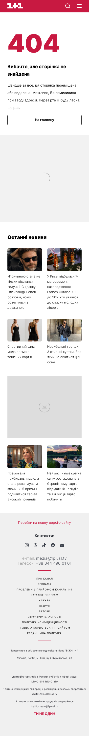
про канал (44, 578)
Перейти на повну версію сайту (44, 522)
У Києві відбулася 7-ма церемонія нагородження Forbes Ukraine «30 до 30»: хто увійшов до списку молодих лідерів (63, 291)
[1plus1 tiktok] (44, 545)
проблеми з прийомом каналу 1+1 (44, 589)
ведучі (44, 605)
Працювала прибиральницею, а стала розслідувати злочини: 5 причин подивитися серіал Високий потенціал (23, 486)
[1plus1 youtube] (62, 545)
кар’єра (44, 600)
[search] (68, 6)
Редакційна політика (44, 633)
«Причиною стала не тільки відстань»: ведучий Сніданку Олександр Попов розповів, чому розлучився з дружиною (23, 291)
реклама (44, 584)
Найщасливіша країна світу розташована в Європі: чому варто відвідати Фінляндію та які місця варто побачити (64, 486)
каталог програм (44, 594)
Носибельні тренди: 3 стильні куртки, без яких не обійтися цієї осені (64, 354)
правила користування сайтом (44, 627)
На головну (44, 120)
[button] (79, 6)
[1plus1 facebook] (53, 545)
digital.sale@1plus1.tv (44, 693)
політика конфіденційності (44, 622)
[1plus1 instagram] (27, 545)
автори (44, 611)
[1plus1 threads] (35, 545)
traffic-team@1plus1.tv (44, 706)
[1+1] (15, 5)
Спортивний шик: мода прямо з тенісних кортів (21, 351)
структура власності (44, 616)
